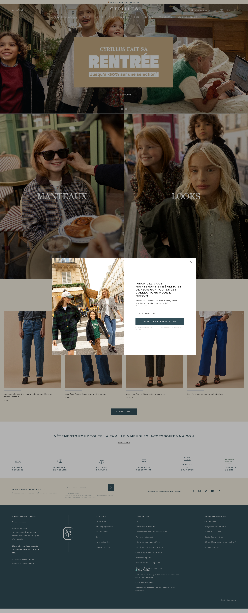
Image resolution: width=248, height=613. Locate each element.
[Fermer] (191, 262)
